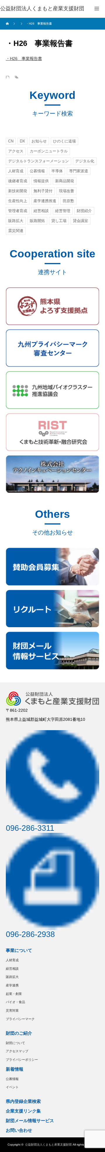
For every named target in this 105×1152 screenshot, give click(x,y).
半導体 (57, 171)
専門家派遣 (78, 171)
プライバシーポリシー (22, 1059)
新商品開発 (64, 181)
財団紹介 (84, 211)
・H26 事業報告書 (24, 58)
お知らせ (39, 141)
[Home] (8, 23)
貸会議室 (80, 221)
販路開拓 (37, 221)
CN (10, 141)
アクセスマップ (17, 1051)
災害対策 (12, 1010)
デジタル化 (84, 161)
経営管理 (62, 211)
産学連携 (12, 985)
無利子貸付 (43, 191)
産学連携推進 (45, 201)
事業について (19, 950)
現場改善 (66, 191)
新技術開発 (17, 191)
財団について (15, 1043)
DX (22, 141)
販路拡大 (15, 221)
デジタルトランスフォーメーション (38, 161)
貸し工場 (58, 221)
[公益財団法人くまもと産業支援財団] (42, 9)
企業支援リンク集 (23, 1110)
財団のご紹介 (19, 1033)
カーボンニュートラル (49, 151)
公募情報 (37, 171)
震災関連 (15, 230)
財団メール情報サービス (30, 1120)
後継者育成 (17, 181)
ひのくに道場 (64, 141)
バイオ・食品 (15, 1002)
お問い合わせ (19, 1130)
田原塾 (68, 201)
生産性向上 (17, 201)
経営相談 (41, 211)
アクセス (15, 151)
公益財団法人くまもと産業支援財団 (48, 1144)
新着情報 (14, 1069)
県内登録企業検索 (23, 1101)
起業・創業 (14, 993)
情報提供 (41, 181)
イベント (12, 1087)
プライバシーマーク (20, 1019)
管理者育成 (17, 211)
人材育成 (15, 171)
